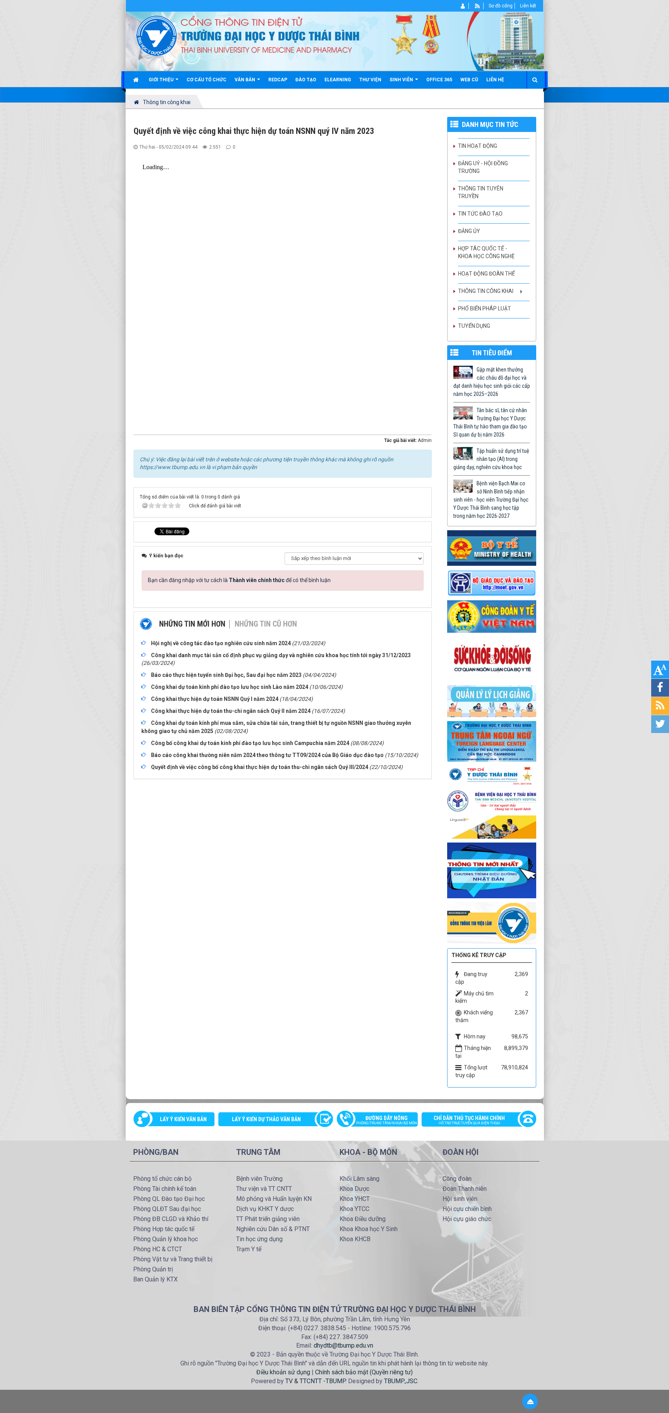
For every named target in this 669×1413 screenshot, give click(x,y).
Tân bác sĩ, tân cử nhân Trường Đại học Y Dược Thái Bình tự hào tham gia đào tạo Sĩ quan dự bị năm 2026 (490, 422)
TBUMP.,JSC (400, 1381)
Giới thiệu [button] (162, 79)
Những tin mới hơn (192, 624)
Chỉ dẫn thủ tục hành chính (469, 1120)
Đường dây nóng (386, 1120)
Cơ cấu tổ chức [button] (206, 79)
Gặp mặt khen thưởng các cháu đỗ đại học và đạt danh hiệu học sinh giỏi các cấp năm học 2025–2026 (491, 382)
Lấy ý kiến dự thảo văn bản (266, 1119)
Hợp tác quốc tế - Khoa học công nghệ (486, 252)
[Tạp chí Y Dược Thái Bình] (491, 775)
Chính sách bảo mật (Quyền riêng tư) (364, 1372)
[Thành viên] (463, 6)
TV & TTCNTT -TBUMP (315, 1381)
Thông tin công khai (485, 291)
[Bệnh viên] (491, 800)
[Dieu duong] (491, 870)
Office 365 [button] (439, 79)
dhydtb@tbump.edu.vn (343, 1345)
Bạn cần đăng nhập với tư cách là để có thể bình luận (239, 580)
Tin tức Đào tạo (480, 214)
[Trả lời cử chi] (491, 741)
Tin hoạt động (477, 146)
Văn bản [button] (245, 79)
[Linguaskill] (491, 827)
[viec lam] (491, 923)
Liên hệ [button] (495, 79)
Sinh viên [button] (401, 79)
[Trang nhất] (136, 79)
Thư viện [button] (370, 79)
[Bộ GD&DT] (491, 582)
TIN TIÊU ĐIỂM (492, 353)
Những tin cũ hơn (266, 624)
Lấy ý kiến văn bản (183, 1119)
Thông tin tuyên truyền (480, 192)
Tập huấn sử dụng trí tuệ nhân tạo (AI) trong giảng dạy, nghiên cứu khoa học (491, 459)
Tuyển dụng (474, 326)
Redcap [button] (277, 79)
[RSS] (477, 6)
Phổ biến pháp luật (484, 308)
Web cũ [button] (469, 79)
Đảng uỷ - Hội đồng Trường (483, 167)
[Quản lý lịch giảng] (491, 700)
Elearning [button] (337, 79)
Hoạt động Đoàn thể (486, 274)
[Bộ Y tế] (491, 548)
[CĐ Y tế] (491, 616)
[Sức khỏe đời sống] (491, 658)
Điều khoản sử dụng (283, 1372)
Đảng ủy (469, 231)
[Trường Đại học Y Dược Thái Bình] (156, 35)
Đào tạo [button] (305, 79)
